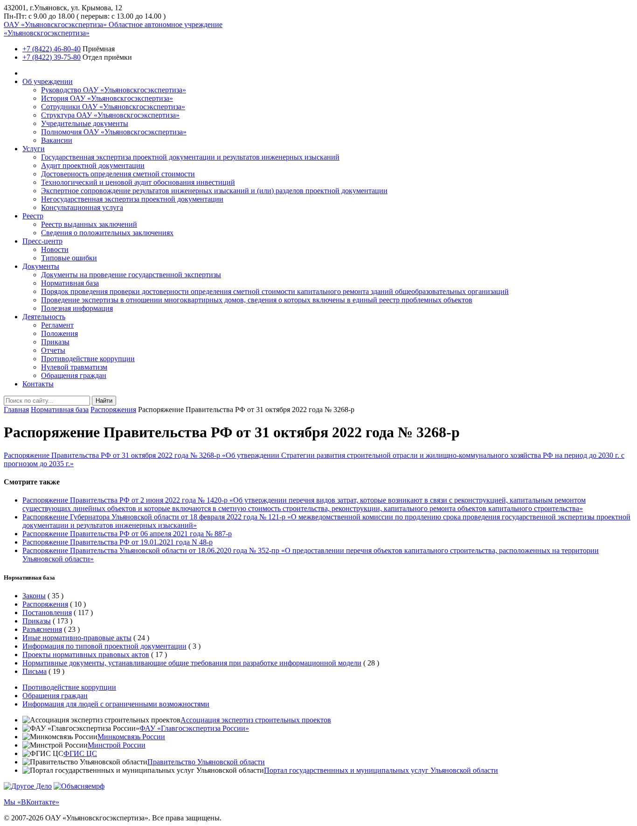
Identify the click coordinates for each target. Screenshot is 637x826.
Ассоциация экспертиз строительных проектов (255, 720)
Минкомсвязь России (131, 737)
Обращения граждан (73, 375)
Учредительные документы (84, 123)
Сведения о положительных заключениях (107, 233)
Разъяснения (42, 629)
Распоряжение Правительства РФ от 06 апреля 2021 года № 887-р (127, 534)
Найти (104, 400)
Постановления (47, 612)
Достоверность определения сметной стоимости (118, 174)
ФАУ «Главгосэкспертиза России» (194, 728)
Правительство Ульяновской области (206, 762)
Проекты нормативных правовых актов (85, 654)
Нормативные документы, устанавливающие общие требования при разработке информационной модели (191, 663)
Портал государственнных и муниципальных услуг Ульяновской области (381, 770)
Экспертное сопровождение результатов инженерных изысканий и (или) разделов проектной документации (214, 191)
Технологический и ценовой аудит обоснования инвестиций (138, 182)
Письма (34, 671)
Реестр (32, 216)
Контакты (38, 384)
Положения (59, 333)
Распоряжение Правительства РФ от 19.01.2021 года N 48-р (117, 542)
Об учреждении (47, 81)
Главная (16, 409)
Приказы (55, 342)
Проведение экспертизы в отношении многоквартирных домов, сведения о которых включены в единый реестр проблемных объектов (256, 300)
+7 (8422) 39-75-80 (51, 57)
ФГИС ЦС (80, 753)
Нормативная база (70, 283)
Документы (40, 266)
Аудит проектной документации (93, 165)
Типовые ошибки (69, 258)
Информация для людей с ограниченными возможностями (115, 704)
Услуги (33, 149)
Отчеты (53, 350)
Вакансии (56, 140)
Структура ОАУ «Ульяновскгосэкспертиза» (110, 115)
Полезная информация (77, 308)
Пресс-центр (42, 241)
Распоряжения (113, 409)
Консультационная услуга (82, 207)
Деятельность (43, 317)
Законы (34, 596)
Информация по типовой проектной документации (104, 646)
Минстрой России (116, 745)
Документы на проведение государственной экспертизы (131, 275)
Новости (55, 249)
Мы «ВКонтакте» (31, 802)
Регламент (57, 325)
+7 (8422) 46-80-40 (51, 49)
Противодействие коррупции (88, 359)
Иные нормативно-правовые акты (77, 638)
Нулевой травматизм (74, 367)
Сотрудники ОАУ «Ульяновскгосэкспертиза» (113, 107)
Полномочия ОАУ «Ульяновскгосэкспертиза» (114, 132)
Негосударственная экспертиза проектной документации (132, 199)
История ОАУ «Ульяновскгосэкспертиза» (107, 98)
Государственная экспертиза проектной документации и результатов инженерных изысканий (190, 157)
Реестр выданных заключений (89, 224)
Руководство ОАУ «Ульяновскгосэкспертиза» (113, 90)
